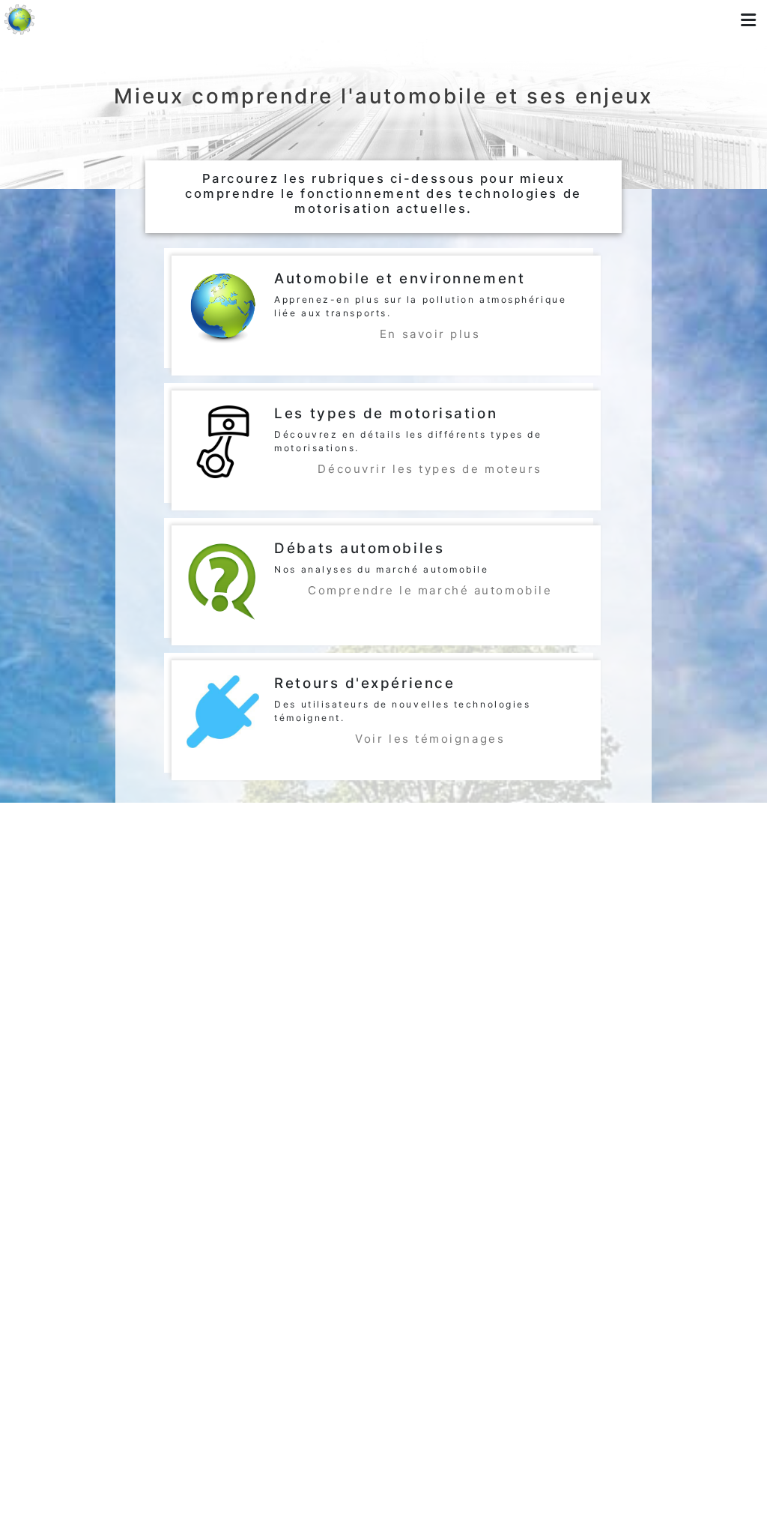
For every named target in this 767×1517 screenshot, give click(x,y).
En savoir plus (430, 334)
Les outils (343, 17)
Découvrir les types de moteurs (430, 469)
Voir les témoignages (430, 739)
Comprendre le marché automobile (430, 590)
